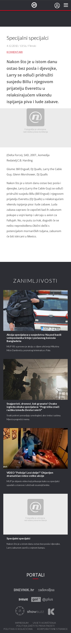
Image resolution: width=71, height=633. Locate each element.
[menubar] (57, 5)
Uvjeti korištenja (44, 623)
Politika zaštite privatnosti (35, 626)
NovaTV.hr (36, 5)
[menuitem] (57, 5)
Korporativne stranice (52, 629)
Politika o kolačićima (18, 629)
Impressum (21, 623)
